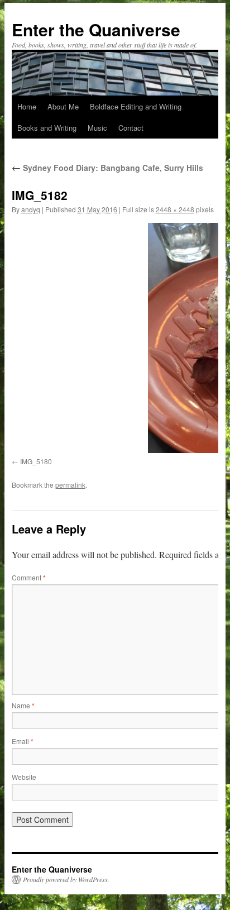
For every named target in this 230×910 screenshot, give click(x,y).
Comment (29, 577)
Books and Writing (46, 127)
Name (23, 705)
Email (22, 741)
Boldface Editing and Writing (135, 106)
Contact (130, 127)
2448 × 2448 (175, 209)
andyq (30, 209)
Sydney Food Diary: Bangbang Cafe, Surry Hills (107, 167)
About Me (63, 106)
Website (24, 777)
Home (26, 106)
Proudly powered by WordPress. (66, 879)
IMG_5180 (36, 461)
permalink (70, 484)
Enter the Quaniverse (96, 29)
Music (97, 127)
